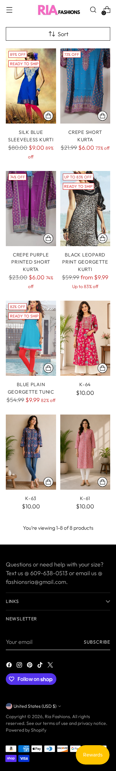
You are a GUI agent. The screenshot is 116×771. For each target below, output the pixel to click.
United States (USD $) (35, 706)
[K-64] (85, 338)
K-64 (85, 384)
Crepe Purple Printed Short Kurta (30, 262)
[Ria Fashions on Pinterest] (30, 666)
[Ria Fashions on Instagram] (20, 666)
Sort (63, 34)
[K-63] (31, 452)
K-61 (85, 498)
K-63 (30, 498)
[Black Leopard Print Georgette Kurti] (85, 208)
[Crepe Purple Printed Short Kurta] (31, 208)
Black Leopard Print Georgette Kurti (85, 262)
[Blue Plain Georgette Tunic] (31, 338)
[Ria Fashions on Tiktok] (40, 666)
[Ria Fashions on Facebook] (10, 666)
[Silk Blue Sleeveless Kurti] (31, 86)
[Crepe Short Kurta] (85, 86)
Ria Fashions (57, 716)
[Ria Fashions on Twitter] (51, 666)
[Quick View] (48, 116)
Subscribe (97, 642)
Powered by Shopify (26, 730)
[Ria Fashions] (58, 9)
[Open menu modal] (9, 9)
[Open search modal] (93, 9)
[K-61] (85, 452)
